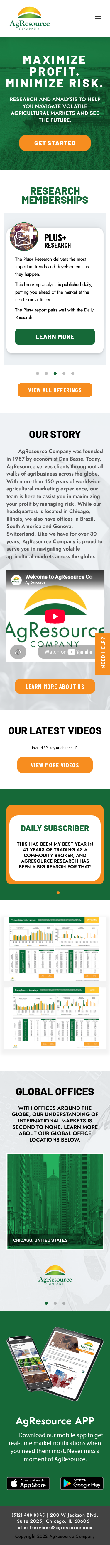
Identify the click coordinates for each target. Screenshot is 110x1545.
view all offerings (55, 390)
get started (55, 143)
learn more (55, 315)
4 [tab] (64, 374)
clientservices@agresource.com (55, 1527)
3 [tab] (55, 374)
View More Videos (55, 765)
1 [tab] (37, 374)
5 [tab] (73, 374)
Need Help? (103, 652)
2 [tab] (46, 374)
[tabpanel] (55, 280)
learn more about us (55, 686)
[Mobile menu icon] (98, 19)
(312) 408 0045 (28, 1514)
